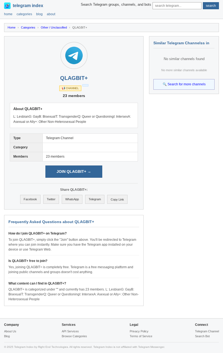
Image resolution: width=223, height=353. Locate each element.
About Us (10, 331)
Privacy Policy (139, 331)
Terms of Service (141, 336)
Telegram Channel (207, 331)
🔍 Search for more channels (184, 84)
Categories (28, 27)
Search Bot (202, 336)
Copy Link (117, 199)
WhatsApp (72, 199)
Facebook (30, 199)
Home (12, 27)
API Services (70, 331)
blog (39, 14)
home (8, 14)
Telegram (95, 199)
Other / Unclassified (54, 27)
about (51, 14)
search (211, 6)
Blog (7, 336)
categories (24, 14)
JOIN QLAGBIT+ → (74, 171)
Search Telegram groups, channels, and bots (116, 4)
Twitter (51, 199)
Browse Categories (74, 336)
